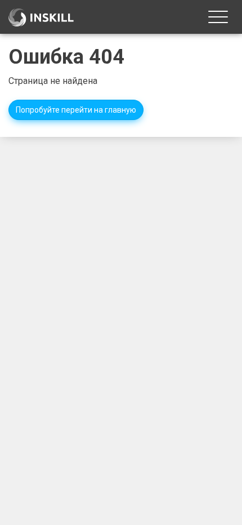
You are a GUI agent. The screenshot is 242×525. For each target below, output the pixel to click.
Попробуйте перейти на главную (76, 109)
